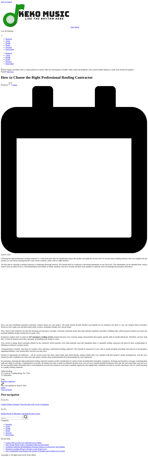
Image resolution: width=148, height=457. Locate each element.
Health (8, 429)
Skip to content (6, 2)
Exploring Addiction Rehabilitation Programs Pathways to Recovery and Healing (35, 447)
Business (9, 424)
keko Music (75, 27)
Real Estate (10, 435)
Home (8, 431)
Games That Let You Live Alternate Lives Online (24, 443)
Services (11, 72)
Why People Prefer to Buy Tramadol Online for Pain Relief (27, 445)
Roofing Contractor (8, 381)
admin (3, 388)
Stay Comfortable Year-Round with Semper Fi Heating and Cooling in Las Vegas (35, 451)
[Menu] (2, 35)
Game (8, 426)
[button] (6, 390)
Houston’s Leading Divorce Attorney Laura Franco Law (26, 449)
